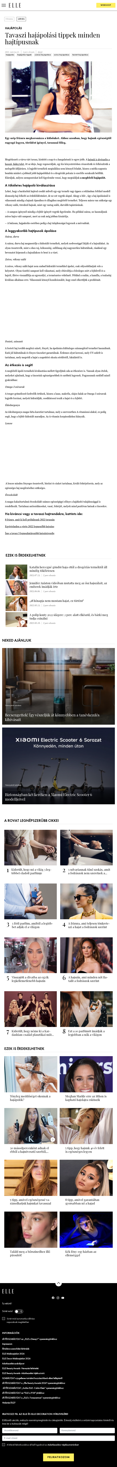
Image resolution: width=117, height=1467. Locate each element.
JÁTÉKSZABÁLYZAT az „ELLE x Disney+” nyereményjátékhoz (29, 1339)
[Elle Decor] (15, 5)
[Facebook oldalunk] (53, 1297)
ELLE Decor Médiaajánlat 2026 (16, 1359)
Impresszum (7, 1344)
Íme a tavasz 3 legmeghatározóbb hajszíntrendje (29, 533)
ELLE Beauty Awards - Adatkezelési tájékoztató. (23, 1373)
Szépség (21, 19)
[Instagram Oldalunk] (58, 1297)
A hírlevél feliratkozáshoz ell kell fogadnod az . (43, 1445)
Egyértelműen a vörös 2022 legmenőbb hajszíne (29, 526)
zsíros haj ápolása (61, 55)
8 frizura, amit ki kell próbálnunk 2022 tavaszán (30, 519)
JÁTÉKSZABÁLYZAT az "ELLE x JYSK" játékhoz (23, 1393)
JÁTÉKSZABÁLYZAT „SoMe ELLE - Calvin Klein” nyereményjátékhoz (33, 1388)
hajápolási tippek (24, 55)
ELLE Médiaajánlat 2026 (13, 1354)
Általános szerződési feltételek (15, 1349)
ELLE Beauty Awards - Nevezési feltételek (20, 1368)
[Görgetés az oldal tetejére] (58, 1283)
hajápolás (10, 55)
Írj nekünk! (7, 1303)
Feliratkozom (58, 1457)
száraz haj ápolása (43, 55)
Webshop (106, 5)
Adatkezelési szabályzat (13, 1364)
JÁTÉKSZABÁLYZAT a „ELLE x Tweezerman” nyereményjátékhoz (31, 1398)
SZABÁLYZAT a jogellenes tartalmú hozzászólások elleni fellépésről (32, 1378)
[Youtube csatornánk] (62, 1298)
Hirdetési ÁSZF (8, 1403)
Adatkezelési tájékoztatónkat (63, 1445)
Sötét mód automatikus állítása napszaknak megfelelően (21, 1320)
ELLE (40, 52)
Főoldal (9, 19)
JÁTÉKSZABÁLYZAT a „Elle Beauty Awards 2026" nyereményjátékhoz (33, 1383)
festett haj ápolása (80, 55)
